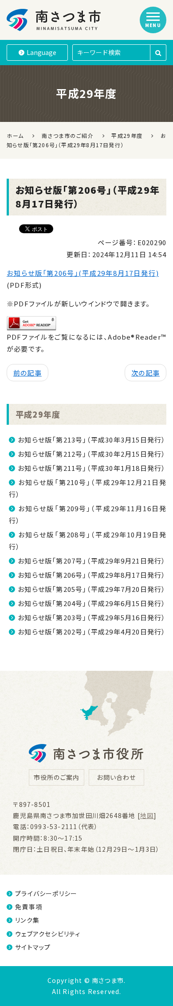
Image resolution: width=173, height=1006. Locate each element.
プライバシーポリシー (46, 893)
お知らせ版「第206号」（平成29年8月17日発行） (91, 574)
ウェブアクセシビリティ (47, 933)
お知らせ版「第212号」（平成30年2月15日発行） (91, 453)
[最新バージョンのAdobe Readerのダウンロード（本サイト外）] (31, 322)
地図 (146, 815)
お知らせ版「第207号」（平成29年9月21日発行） (91, 560)
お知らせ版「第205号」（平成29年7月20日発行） (91, 589)
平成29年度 (38, 414)
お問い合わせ (116, 777)
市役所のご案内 (56, 777)
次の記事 (145, 372)
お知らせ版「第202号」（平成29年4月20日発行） (91, 631)
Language (41, 52)
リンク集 (27, 920)
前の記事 (27, 372)
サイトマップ (33, 947)
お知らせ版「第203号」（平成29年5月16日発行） (91, 617)
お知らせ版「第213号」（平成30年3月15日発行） (91, 439)
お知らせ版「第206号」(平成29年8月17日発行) (83, 273)
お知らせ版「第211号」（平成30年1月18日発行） (91, 468)
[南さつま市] (54, 20)
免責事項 (28, 906)
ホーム (15, 135)
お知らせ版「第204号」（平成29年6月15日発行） (91, 603)
